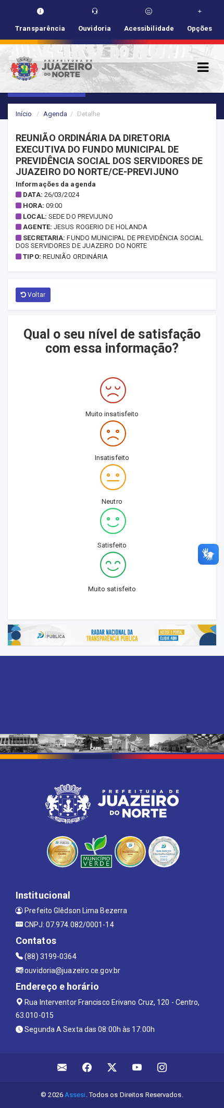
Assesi (75, 1095)
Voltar (35, 294)
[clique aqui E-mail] (62, 1068)
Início (24, 114)
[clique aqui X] (112, 1068)
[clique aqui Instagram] (162, 1068)
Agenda (55, 114)
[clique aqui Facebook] (87, 1068)
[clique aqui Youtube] (137, 1068)
